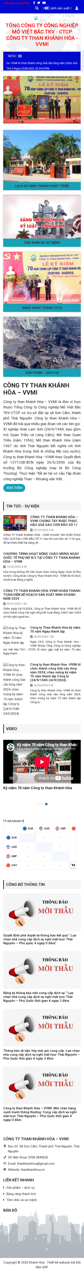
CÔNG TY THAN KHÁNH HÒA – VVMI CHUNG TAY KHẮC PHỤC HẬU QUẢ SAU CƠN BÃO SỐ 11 (54, 521)
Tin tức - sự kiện (22, 506)
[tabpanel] (42, 764)
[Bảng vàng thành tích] (42, 278)
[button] (12, 56)
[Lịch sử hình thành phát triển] (42, 156)
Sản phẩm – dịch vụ (42, 373)
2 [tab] (42, 804)
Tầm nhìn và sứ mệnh (42, 243)
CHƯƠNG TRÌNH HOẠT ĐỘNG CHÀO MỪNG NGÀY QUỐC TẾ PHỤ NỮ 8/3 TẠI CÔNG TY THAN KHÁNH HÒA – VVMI (41, 558)
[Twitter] (38, 3)
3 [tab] (46, 804)
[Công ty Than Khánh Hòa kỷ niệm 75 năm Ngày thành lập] (15, 635)
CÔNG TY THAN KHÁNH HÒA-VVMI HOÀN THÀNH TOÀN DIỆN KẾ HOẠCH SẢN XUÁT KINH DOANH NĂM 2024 (41, 595)
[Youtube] (44, 3)
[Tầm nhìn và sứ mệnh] (42, 217)
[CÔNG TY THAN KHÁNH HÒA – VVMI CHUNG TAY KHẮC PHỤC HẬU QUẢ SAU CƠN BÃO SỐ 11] (15, 523)
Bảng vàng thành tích (42, 308)
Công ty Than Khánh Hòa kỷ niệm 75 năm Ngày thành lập (55, 629)
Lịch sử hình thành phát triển (42, 186)
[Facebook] (34, 3)
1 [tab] (38, 804)
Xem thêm (14, 488)
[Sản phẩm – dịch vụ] (42, 343)
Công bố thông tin (25, 884)
